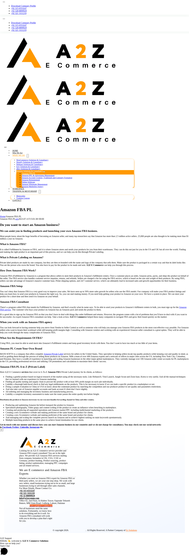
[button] (94, 550)
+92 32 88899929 (27, 496)
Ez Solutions (131, 530)
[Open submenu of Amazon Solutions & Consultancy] (44, 171)
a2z (17, 219)
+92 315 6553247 (27, 491)
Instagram (34, 427)
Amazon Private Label (53, 354)
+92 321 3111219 (27, 493)
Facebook (6, 427)
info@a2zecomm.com (29, 498)
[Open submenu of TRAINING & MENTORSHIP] (40, 192)
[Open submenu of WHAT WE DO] (28, 156)
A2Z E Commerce (77, 530)
